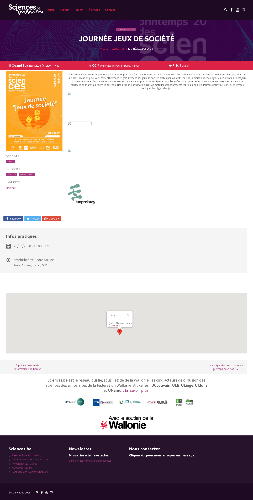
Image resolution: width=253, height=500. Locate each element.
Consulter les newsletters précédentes (90, 460)
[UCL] (75, 402)
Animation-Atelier (126, 29)
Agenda (64, 9)
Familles (11, 174)
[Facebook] (231, 9)
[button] (119, 332)
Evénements (118, 48)
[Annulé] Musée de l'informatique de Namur (27, 367)
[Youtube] (237, 9)
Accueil (50, 9)
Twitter (34, 218)
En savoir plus (137, 390)
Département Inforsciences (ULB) (30, 459)
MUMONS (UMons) (22, 467)
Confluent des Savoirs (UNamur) (30, 471)
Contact (110, 9)
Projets (79, 9)
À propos (94, 9)
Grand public (26, 174)
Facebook (15, 218)
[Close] (128, 315)
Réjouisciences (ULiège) (25, 463)
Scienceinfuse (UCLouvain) (26, 455)
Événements (114, 325)
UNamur (10, 188)
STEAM (10, 161)
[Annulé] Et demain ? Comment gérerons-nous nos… (226, 367)
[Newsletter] (244, 9)
